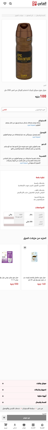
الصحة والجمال (40, 15)
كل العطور (29, 15)
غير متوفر (26, 417)
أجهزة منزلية (42, 395)
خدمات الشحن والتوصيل (11, 408)
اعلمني (4, 109)
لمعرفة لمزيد (31, 125)
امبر (45, 85)
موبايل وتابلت (41, 383)
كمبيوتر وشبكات (40, 389)
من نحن (40, 408)
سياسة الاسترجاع (28, 408)
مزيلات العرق (19, 15)
